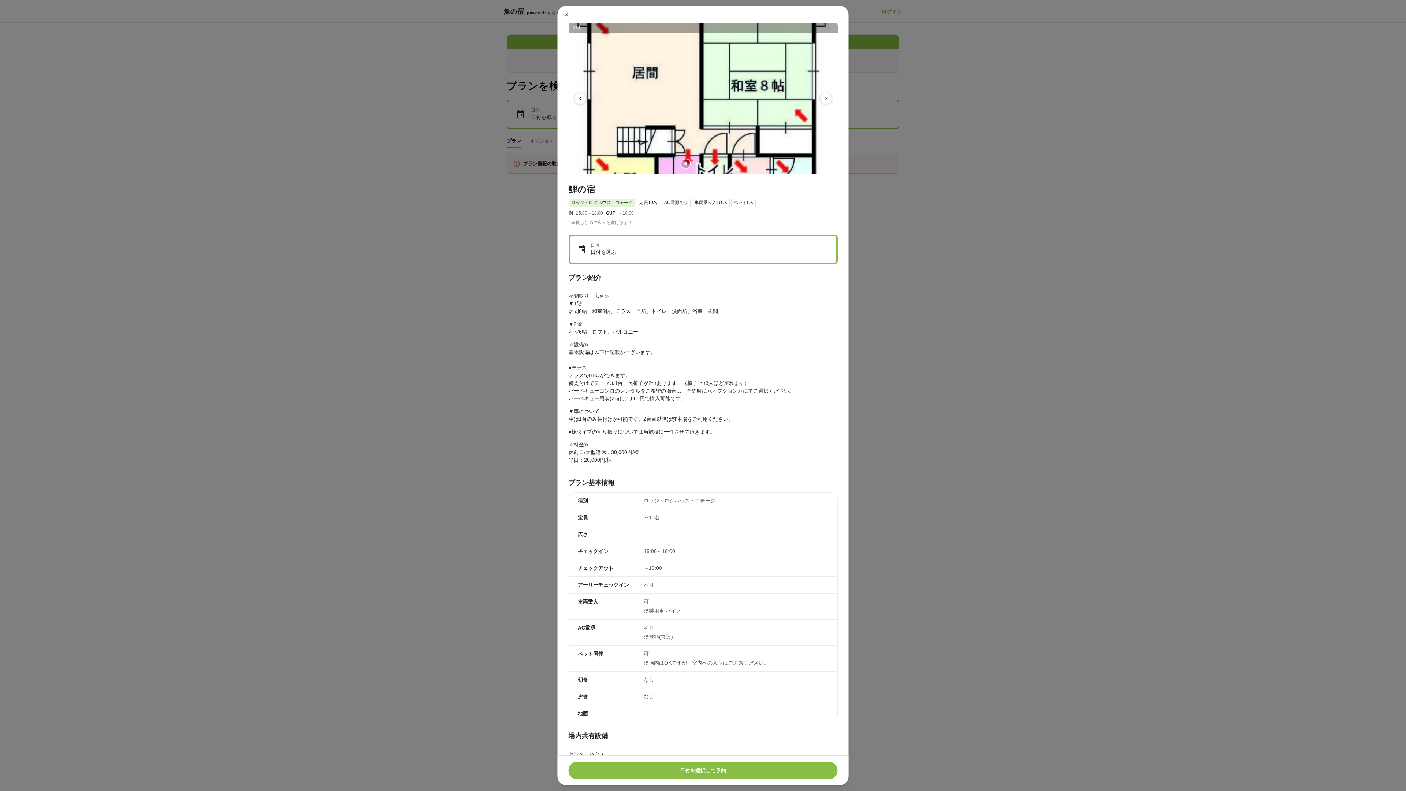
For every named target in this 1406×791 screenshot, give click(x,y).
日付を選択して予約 (703, 770)
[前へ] (580, 98)
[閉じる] (566, 15)
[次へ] (826, 98)
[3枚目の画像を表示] (708, 163)
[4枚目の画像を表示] (720, 163)
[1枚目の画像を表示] (685, 163)
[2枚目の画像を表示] (697, 163)
